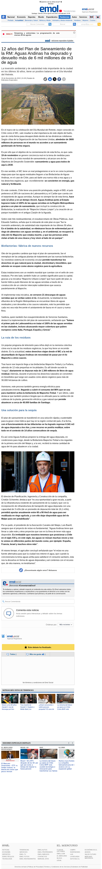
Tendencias (64, 17)
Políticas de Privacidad (35, 867)
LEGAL (59, 860)
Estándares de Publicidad (79, 867)
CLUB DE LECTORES (61, 850)
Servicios (83, 17)
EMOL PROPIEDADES (45, 852)
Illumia (62, 747)
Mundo (41, 17)
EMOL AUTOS (42, 850)
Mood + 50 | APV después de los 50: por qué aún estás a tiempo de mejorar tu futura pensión (29, 765)
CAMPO (72, 850)
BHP (41, 747)
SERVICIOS (23, 852)
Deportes (31, 17)
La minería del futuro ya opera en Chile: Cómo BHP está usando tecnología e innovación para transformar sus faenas (48, 766)
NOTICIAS (5, 850)
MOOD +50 (24, 747)
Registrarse (93, 12)
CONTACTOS (42, 856)
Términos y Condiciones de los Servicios (57, 867)
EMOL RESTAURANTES (28, 859)
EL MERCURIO (62, 856)
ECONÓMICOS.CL (91, 850)
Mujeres (85, 20)
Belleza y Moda (45, 20)
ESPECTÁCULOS (8, 856)
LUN (71, 854)
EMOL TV (23, 854)
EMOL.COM (61, 853)
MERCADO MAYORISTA (89, 857)
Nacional (11, 17)
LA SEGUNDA (74, 856)
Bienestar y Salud (31, 20)
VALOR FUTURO (90, 854)
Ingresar (85, 12)
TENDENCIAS (24, 850)
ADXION (87, 852)
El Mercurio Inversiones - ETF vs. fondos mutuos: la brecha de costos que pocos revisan (9, 767)
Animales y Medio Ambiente (62, 20)
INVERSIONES (75, 852)
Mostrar (51, 4)
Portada (10, 20)
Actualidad (19, 20)
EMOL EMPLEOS (43, 854)
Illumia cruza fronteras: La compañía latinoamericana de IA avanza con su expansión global (67, 765)
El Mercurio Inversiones (6, 748)
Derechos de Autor (21, 867)
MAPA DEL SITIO (43, 859)
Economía (21, 17)
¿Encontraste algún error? (40, 570)
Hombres (77, 20)
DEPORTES (6, 854)
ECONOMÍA (6, 852)
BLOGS (59, 858)
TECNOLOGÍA (7, 859)
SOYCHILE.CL (75, 859)
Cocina (92, 20)
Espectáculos (51, 17)
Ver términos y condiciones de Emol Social (38, 683)
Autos (74, 17)
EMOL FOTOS (24, 856)
